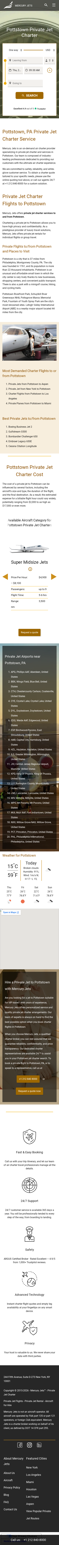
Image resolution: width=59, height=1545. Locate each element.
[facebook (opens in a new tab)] (19, 1445)
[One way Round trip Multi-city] (14, 50)
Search (32, 95)
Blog (6, 1494)
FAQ (6, 1502)
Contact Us (10, 1509)
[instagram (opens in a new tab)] (29, 1445)
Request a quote (29, 632)
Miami (30, 1482)
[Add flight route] (49, 70)
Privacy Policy (12, 1487)
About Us (9, 1473)
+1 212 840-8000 (35, 1540)
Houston (31, 1489)
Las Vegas (32, 1496)
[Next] (53, 577)
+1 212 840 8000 (28, 1079)
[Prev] (6, 577)
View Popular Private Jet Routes (38, 1515)
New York (32, 1467)
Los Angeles (33, 1474)
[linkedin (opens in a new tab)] (39, 1445)
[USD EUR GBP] (49, 50)
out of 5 (24, 108)
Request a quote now (29, 1091)
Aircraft (8, 1480)
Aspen (30, 1503)
